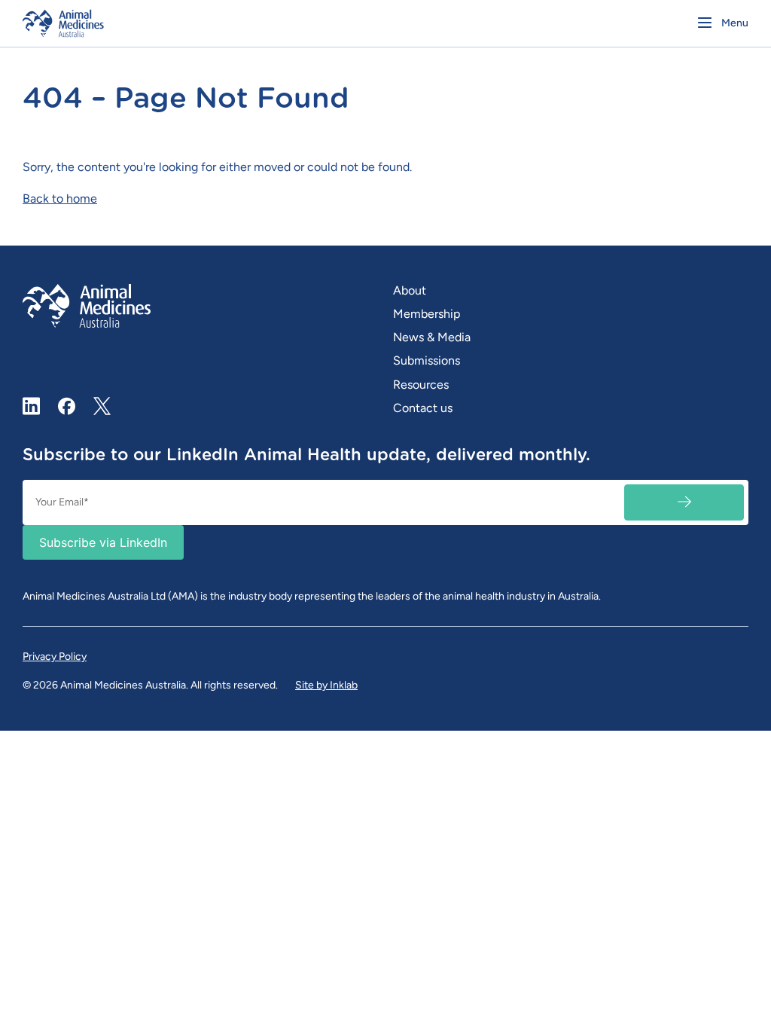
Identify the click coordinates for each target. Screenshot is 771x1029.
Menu (734, 23)
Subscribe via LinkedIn (103, 542)
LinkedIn (32, 406)
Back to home (60, 198)
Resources (421, 384)
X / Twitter (102, 400)
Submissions (426, 360)
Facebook (67, 406)
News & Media (432, 337)
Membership (426, 314)
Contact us (423, 408)
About (409, 290)
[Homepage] (200, 23)
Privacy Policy (55, 656)
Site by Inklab (326, 685)
